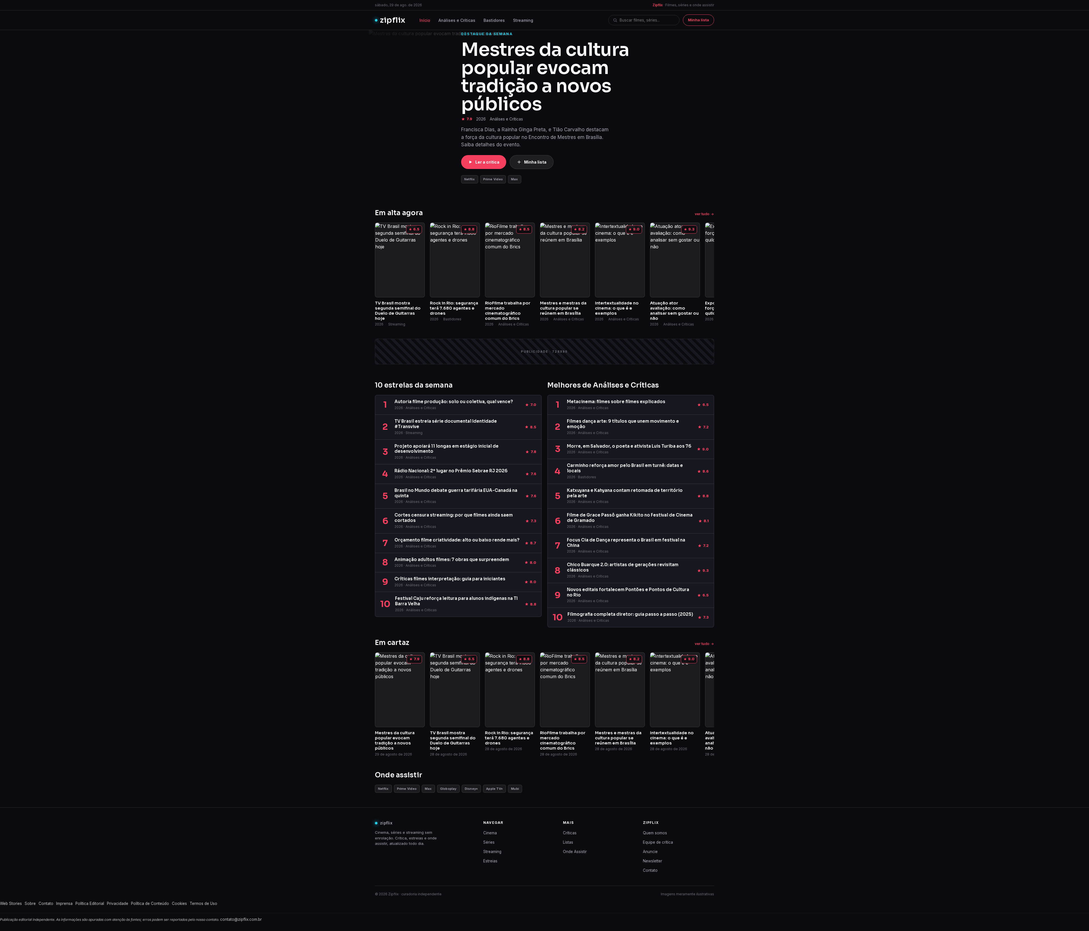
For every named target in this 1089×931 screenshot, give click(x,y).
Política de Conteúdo (150, 903)
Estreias (490, 861)
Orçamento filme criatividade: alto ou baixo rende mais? (457, 540)
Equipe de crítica (658, 842)
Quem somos (655, 833)
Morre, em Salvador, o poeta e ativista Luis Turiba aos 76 (629, 446)
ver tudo (702, 214)
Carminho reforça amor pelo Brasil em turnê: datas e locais (625, 468)
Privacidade (117, 903)
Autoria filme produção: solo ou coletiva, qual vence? (453, 401)
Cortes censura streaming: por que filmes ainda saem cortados (453, 517)
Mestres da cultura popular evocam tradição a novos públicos (545, 77)
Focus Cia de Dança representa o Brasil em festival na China (626, 542)
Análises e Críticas (456, 20)
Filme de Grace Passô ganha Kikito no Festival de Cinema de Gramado (630, 517)
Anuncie (650, 851)
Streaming (523, 20)
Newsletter (652, 861)
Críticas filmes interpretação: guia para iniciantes (449, 578)
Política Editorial (89, 903)
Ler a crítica (487, 162)
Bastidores (494, 20)
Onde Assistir (575, 851)
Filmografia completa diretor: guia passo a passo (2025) (630, 614)
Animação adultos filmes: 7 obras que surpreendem (451, 559)
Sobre (30, 903)
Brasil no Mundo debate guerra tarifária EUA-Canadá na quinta (455, 493)
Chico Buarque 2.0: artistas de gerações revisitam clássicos (622, 567)
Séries (489, 842)
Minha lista (698, 20)
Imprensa (64, 903)
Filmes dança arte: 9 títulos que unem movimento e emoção (623, 423)
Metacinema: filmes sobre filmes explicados (616, 401)
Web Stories (11, 903)
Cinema (490, 833)
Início (424, 20)
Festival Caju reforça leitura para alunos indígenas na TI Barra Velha (456, 601)
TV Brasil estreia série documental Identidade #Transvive (445, 423)
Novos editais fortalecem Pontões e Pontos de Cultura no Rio (628, 592)
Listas (568, 842)
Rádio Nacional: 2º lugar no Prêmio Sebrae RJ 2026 (451, 470)
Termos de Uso (203, 903)
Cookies (179, 903)
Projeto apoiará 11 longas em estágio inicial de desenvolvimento (446, 448)
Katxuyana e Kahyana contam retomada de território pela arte (625, 493)
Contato (650, 870)
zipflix (393, 20)
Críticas (570, 833)
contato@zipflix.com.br (241, 919)
